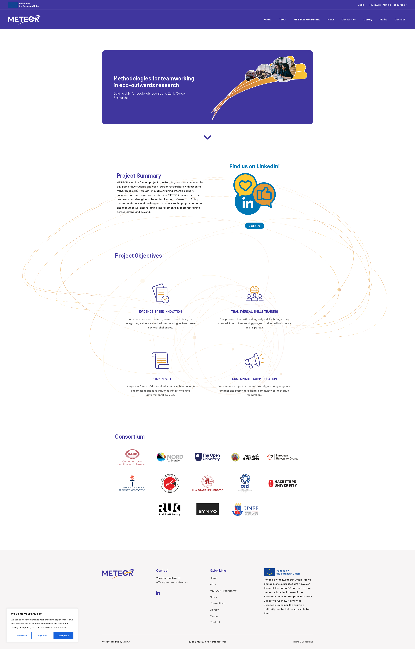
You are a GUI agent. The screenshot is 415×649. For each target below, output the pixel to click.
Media (214, 616)
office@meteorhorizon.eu (172, 582)
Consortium (217, 603)
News (213, 597)
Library (214, 609)
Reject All (42, 635)
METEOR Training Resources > (388, 4)
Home (213, 578)
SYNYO (126, 641)
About (214, 584)
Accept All (63, 635)
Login (361, 4)
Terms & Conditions (303, 641)
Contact (215, 622)
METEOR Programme (223, 590)
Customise (21, 635)
